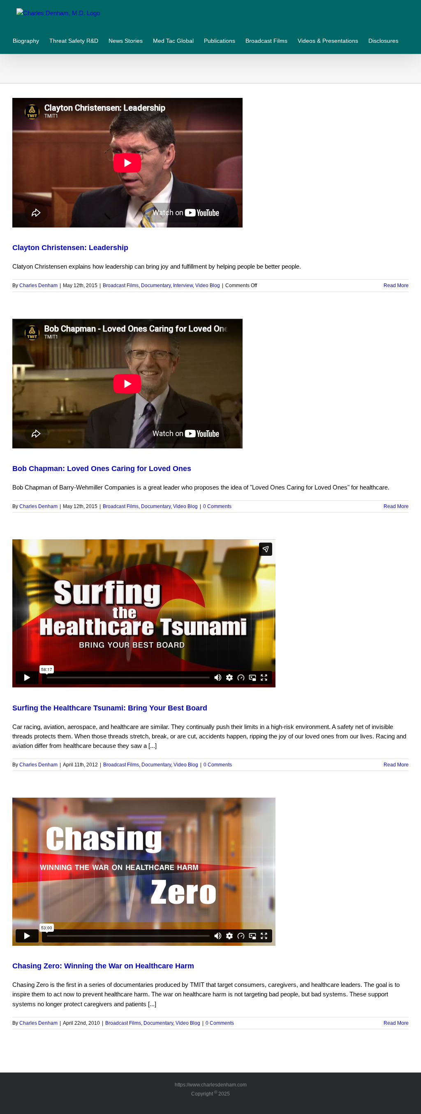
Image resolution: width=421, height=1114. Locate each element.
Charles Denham (38, 285)
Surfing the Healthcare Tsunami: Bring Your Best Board (109, 708)
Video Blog (207, 285)
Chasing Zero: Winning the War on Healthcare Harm (103, 966)
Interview (183, 285)
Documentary (156, 285)
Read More (396, 285)
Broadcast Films (121, 285)
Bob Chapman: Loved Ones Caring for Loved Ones (101, 468)
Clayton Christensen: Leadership (70, 248)
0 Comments (217, 506)
